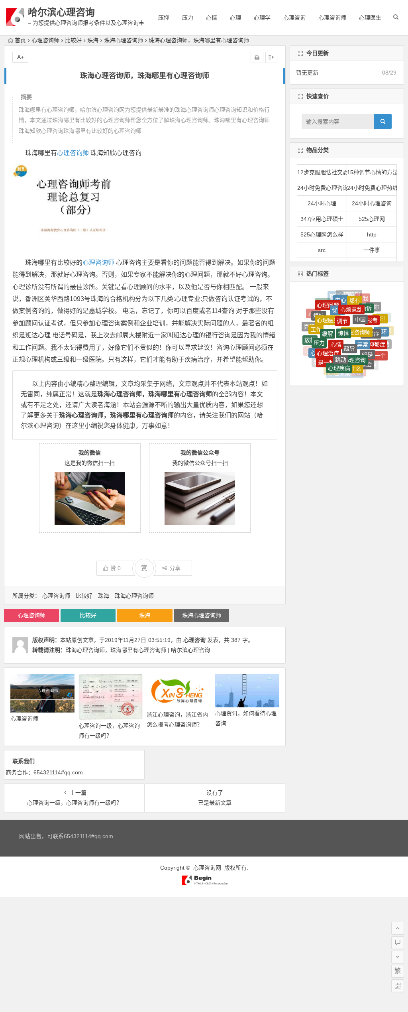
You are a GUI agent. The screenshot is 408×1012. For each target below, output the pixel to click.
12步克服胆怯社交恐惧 (322, 172)
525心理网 (372, 219)
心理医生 (370, 17)
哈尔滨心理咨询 (61, 12)
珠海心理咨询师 (123, 40)
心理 (235, 17)
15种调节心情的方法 (372, 172)
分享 (174, 568)
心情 (211, 17)
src (322, 250)
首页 (20, 40)
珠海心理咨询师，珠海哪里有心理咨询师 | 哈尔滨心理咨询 (138, 650)
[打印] (257, 57)
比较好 (73, 40)
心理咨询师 (332, 17)
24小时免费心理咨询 (322, 188)
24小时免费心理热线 (372, 188)
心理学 (262, 17)
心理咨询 (294, 17)
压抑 (163, 17)
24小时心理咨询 (372, 203)
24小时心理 (322, 203)
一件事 (371, 250)
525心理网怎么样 (321, 234)
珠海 (92, 40)
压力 (187, 17)
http (372, 234)
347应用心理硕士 (321, 219)
